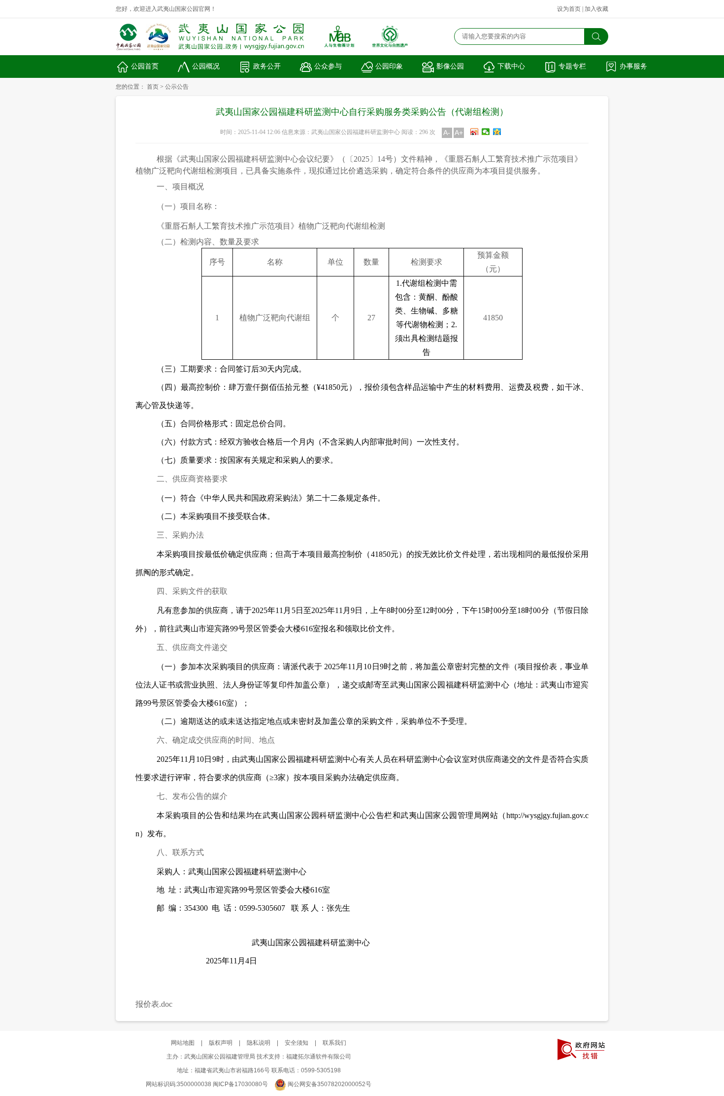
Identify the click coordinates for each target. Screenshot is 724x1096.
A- (446, 133)
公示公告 (177, 86)
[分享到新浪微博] (474, 131)
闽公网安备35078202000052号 (329, 1084)
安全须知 (296, 1042)
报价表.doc (153, 1004)
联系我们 (334, 1042)
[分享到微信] (486, 131)
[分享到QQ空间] (497, 131)
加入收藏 (596, 8)
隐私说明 (258, 1042)
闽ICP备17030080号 (240, 1084)
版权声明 (220, 1042)
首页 (153, 86)
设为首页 (569, 8)
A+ (459, 133)
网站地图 (183, 1042)
